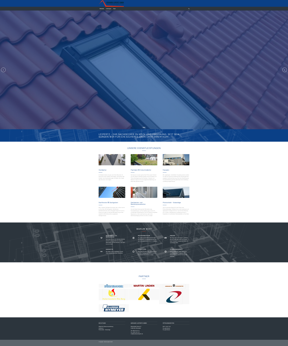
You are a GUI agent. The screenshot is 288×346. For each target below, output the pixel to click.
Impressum (101, 330)
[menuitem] (102, 9)
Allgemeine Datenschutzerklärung (106, 328)
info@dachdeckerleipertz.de (137, 336)
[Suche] (188, 9)
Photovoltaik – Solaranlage (104, 332)
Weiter (284, 71)
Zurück (3, 71)
